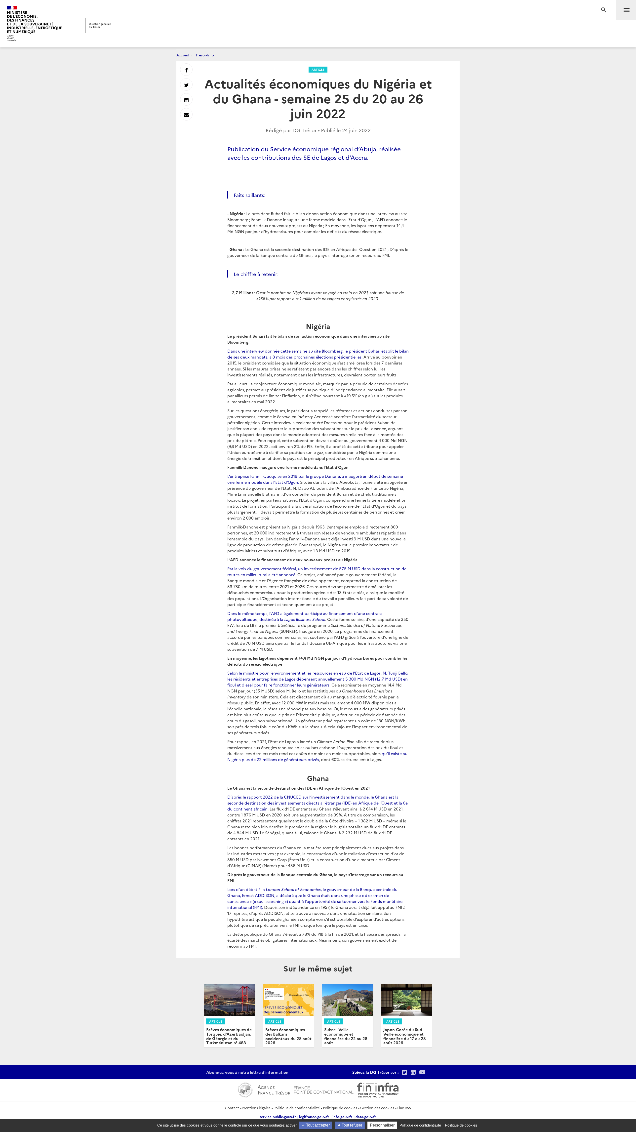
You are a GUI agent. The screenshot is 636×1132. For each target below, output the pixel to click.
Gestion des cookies (377, 1107)
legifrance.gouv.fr (314, 1116)
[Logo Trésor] (98, 25)
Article (318, 69)
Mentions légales (256, 1107)
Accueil (182, 54)
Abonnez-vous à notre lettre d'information (247, 1072)
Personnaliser (382, 1125)
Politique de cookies (340, 1107)
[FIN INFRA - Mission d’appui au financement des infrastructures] (377, 1089)
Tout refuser (351, 1125)
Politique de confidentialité (297, 1107)
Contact (232, 1107)
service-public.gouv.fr (278, 1116)
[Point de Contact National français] (324, 1089)
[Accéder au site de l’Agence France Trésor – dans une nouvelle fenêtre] (264, 1089)
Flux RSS (404, 1107)
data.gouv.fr (366, 1116)
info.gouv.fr (342, 1116)
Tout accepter (317, 1125)
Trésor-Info (205, 54)
